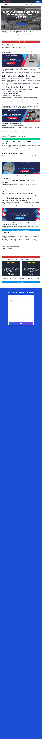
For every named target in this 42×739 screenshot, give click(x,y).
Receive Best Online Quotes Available (21, 138)
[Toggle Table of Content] (12, 44)
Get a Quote (21, 23)
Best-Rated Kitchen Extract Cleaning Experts (28, 34)
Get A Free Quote (21, 282)
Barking (6, 255)
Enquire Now (21, 285)
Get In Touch (38, 1)
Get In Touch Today (21, 41)
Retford (3, 255)
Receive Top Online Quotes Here (21, 257)
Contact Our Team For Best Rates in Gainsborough (21, 230)
